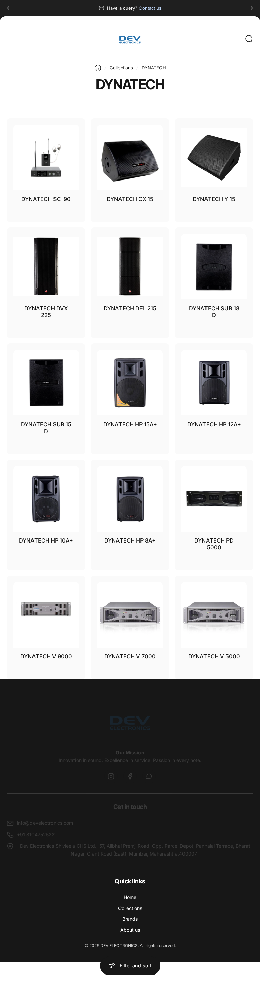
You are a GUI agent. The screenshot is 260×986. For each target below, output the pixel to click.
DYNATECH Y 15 (214, 199)
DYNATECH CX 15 (130, 199)
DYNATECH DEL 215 (130, 308)
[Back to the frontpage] (97, 67)
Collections (121, 67)
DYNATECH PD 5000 (214, 544)
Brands (130, 919)
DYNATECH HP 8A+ (130, 540)
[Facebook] (130, 776)
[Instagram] (111, 776)
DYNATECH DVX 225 (46, 312)
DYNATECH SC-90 (46, 199)
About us (130, 930)
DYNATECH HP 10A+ (46, 540)
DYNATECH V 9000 (46, 656)
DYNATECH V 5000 (214, 656)
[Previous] (9, 8)
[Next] (250, 8)
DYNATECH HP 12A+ (214, 424)
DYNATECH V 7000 (130, 656)
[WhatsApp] (149, 776)
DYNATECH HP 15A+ (130, 424)
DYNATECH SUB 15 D (46, 428)
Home (130, 897)
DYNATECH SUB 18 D (214, 312)
